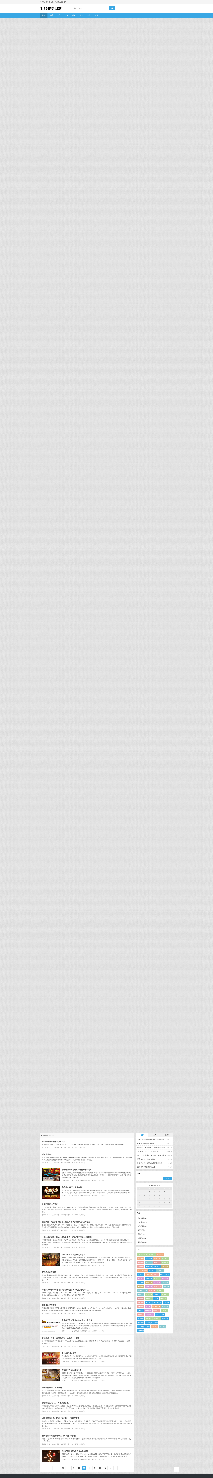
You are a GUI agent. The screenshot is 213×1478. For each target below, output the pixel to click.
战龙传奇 (149, 1295)
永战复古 (152, 1271)
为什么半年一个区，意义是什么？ (149, 1151)
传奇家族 (149, 1319)
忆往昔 (156, 1299)
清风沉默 (152, 1291)
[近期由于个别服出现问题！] (51, 1375)
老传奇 (156, 1275)
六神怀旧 (141, 1331)
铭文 (89, 15)
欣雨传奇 (165, 1279)
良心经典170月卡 (152, 1323)
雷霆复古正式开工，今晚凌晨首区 (55, 1403)
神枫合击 (148, 1311)
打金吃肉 (143, 1222)
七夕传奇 (141, 1319)
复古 (58, 15)
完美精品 (157, 1283)
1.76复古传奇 (66, 1147)
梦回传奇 (166, 1287)
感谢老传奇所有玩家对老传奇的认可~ (76, 1170)
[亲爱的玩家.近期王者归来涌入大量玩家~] (51, 1325)
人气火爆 (142, 1226)
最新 (142, 1135)
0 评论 (83, 1147)
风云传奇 (141, 1283)
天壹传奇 (156, 1311)
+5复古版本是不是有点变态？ (73, 1255)
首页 (43, 15)
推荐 (167, 1135)
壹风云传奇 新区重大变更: (52, 1388)
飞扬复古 (152, 1255)
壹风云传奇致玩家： (50, 1272)
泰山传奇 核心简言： (70, 1353)
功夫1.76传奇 (160, 1315)
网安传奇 (149, 1259)
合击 (81, 15)
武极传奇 (141, 1307)
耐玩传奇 (141, 1267)
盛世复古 (141, 1279)
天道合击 (157, 1263)
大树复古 (149, 1299)
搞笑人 (142, 1234)
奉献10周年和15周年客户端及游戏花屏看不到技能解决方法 (65, 1290)
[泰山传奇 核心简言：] (51, 1358)
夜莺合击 (149, 1263)
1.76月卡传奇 (66, 1283)
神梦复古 (164, 1311)
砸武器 (148, 1307)
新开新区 (143, 1230)
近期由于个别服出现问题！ (72, 1370)
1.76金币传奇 (66, 1162)
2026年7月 (154, 1185)
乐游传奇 (166, 1303)
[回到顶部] (176, 1469)
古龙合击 (157, 1279)
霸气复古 (157, 1267)
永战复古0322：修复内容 (72, 1187)
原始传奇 (165, 1307)
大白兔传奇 (156, 1307)
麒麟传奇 (165, 1319)
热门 (154, 1135)
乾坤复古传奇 (142, 1291)
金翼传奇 (163, 1299)
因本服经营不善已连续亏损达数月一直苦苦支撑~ (61, 1418)
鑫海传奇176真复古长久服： (147, 1167)
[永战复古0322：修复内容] (51, 1192)
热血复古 (157, 1319)
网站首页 (46, 1135)
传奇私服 (143, 1218)
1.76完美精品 (142, 1255)
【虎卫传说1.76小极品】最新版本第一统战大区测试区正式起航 (67, 1237)
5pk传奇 (140, 1311)
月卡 (66, 15)
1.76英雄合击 (66, 1230)
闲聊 (96, 15)
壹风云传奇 (158, 1287)
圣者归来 (165, 1263)
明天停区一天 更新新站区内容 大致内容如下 (59, 1436)
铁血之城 (157, 1259)
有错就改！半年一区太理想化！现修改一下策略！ (61, 1338)
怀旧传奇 (149, 1267)
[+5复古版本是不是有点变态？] (51, 1259)
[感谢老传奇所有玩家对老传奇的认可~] (51, 1174)
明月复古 (149, 1303)
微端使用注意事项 (49, 1305)
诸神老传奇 (158, 1303)
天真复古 (165, 1295)
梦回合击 (141, 1275)
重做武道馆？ (47, 1154)
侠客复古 (165, 1259)
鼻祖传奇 (141, 1303)
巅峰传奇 (149, 1275)
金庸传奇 (149, 1287)
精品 (73, 15)
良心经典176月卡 (144, 1327)
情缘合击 (141, 1295)
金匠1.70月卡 (142, 1271)
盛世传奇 (141, 1323)
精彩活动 (142, 1238)
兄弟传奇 (141, 1299)
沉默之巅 (149, 1283)
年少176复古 (164, 1275)
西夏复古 (154, 1327)
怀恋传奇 (141, 1287)
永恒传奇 (165, 1267)
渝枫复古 (160, 1291)
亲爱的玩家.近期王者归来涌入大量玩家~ (77, 1320)
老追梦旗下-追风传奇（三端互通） (75, 1451)
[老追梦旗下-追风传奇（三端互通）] (51, 1456)
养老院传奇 (149, 1315)
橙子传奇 (141, 1259)
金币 (51, 15)
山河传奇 (149, 1279)
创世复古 (160, 1271)
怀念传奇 (165, 1283)
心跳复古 (157, 1295)
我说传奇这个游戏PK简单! (146, 1159)
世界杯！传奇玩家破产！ (145, 1143)
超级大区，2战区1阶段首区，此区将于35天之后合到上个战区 (66, 1222)
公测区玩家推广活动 (50, 1204)
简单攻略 (142, 1242)
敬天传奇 (141, 1263)
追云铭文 (163, 1327)
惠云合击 (160, 1255)
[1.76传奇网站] (51, 8)
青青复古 (141, 1315)
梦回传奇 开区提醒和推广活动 (53, 1141)
